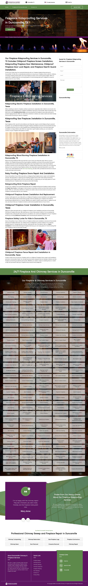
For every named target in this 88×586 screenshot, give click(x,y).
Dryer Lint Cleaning (44, 430)
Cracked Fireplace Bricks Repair (44, 469)
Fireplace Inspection (43, 320)
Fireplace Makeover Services (44, 463)
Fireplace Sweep (44, 335)
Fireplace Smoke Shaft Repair (27, 314)
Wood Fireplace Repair (27, 340)
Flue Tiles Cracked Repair (44, 375)
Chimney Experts (11, 441)
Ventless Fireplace (44, 457)
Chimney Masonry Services (27, 335)
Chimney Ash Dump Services (44, 330)
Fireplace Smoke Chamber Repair (44, 314)
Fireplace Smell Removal (11, 375)
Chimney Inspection (60, 292)
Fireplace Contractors (77, 335)
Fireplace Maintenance (27, 451)
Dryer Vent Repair (27, 441)
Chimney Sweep (10, 292)
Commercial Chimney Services (44, 365)
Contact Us (34, 7)
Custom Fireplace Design (27, 380)
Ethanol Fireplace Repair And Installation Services (60, 346)
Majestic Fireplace (61, 397)
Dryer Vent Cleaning (77, 425)
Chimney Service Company (60, 435)
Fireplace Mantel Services (77, 468)
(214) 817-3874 (77, 7)
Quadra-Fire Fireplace (77, 402)
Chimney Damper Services (27, 330)
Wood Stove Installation (60, 451)
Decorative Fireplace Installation (77, 441)
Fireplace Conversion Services (60, 457)
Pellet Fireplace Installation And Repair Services (61, 386)
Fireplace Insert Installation (10, 425)
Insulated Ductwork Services (77, 463)
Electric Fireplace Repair (60, 340)
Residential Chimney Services (60, 365)
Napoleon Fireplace (44, 397)
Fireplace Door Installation (44, 352)
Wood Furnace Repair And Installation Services (44, 346)
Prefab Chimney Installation (44, 425)
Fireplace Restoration (11, 308)
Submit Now (70, 89)
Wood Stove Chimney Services (11, 457)
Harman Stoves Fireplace (27, 402)
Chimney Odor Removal (27, 375)
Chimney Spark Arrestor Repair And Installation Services (44, 308)
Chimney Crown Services (10, 325)
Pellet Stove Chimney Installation (44, 381)
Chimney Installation (77, 296)
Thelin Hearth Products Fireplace (27, 419)
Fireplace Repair (44, 302)
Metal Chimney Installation (11, 314)
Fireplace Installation (60, 302)
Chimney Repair (60, 296)
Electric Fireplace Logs (27, 365)
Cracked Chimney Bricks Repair (77, 370)
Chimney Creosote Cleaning (27, 302)
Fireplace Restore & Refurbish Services (27, 469)
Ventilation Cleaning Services (27, 463)
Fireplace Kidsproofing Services (61, 425)
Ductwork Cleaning (60, 446)
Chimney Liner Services (11, 330)
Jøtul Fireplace (11, 407)
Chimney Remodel (61, 462)
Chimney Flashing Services (11, 335)
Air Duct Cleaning (27, 430)
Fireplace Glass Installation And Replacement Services (27, 352)
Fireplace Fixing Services (27, 457)
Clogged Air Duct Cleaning (27, 435)
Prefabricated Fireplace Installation (77, 346)
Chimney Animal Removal (60, 419)
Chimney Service (44, 292)
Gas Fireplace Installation (10, 345)
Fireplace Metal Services (10, 358)
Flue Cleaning (11, 296)
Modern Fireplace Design (10, 380)
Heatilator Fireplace (27, 397)
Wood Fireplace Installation (77, 340)
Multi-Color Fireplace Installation (44, 386)
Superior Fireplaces (11, 391)
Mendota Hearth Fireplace (44, 407)
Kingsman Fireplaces (60, 391)
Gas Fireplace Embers (77, 380)
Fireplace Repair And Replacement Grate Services (27, 358)
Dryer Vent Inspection (77, 430)
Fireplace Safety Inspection (60, 441)
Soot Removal (44, 296)
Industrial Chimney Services (77, 365)
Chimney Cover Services (60, 325)
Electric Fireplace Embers (60, 380)
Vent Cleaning (11, 430)
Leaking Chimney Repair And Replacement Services (27, 370)
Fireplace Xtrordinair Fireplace (77, 407)
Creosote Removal (27, 296)
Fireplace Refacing (61, 314)
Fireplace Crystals (27, 386)
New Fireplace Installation (77, 302)
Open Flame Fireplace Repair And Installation (11, 463)
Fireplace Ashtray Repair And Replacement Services (77, 352)
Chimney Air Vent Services (11, 386)
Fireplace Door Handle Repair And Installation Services (61, 352)
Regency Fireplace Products (77, 386)
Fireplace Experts (77, 435)
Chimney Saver (77, 320)
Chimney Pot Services (60, 330)
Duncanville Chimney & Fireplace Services (65, 583)
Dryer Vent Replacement (43, 441)
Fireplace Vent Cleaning (60, 335)
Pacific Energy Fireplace (27, 407)
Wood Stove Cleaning (77, 451)
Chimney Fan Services (77, 330)
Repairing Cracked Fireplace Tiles (44, 370)
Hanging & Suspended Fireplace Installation (77, 457)
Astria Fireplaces (77, 391)
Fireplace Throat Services (10, 365)
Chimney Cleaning (27, 292)
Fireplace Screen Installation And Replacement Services (77, 419)
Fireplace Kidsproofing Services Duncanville (18, 37)
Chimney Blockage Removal (27, 320)
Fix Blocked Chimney (10, 370)
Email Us (70, 2)
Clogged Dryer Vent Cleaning (10, 436)
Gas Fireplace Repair (44, 340)
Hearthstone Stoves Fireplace (77, 413)
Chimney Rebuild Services (27, 425)
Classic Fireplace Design (77, 375)
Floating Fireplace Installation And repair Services (61, 469)
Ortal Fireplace (60, 407)
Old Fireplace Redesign (61, 375)
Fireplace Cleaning (77, 292)
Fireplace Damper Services (61, 358)
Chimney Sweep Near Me (44, 446)
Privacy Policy (36, 574)
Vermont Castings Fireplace (77, 397)
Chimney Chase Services (44, 325)
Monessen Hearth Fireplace (27, 413)
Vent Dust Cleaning (60, 430)
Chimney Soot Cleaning (11, 302)
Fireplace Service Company (44, 435)
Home (6, 7)
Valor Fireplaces (27, 391)
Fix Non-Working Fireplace (27, 308)
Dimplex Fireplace (60, 402)
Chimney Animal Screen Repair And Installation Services (60, 308)
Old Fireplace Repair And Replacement (60, 320)
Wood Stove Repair (44, 451)
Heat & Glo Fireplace (10, 402)
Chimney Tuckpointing (77, 314)
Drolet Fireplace (10, 413)
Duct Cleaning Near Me (27, 446)
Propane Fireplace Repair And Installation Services (10, 352)
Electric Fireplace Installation (27, 346)
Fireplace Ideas (10, 446)
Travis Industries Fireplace (61, 413)
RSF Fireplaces (11, 397)
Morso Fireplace (44, 413)
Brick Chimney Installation (77, 308)
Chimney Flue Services (77, 325)
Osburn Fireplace (44, 402)
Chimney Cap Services (27, 325)
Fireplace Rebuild (11, 340)
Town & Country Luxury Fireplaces (44, 392)
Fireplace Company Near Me (10, 451)
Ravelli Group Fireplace (44, 419)
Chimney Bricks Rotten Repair (61, 370)
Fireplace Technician (77, 446)
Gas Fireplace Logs (77, 358)
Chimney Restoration (10, 320)
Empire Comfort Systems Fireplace (10, 419)
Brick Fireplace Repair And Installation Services (11, 469)
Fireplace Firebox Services (44, 358)
